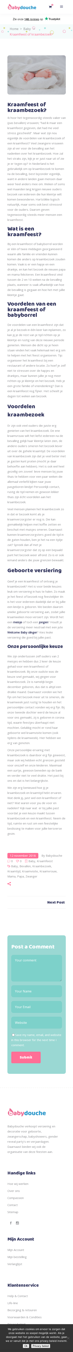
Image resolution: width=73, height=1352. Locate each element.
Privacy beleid (41, 1346)
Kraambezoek (41, 866)
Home (14, 29)
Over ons (13, 1191)
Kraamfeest (45, 861)
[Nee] (68, 1338)
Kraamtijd (13, 871)
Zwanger (31, 876)
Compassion (15, 1198)
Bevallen (25, 866)
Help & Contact (17, 1296)
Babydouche (54, 855)
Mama (11, 876)
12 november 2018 (23, 855)
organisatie (14, 1152)
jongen (43, 622)
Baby (27, 29)
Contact (12, 1205)
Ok (26, 1346)
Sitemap (12, 1212)
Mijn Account (15, 1250)
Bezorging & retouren (22, 1310)
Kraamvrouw (48, 871)
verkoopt (31, 1126)
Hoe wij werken (17, 1184)
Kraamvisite (30, 871)
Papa (20, 876)
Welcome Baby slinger (22, 632)
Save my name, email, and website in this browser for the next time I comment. (36, 1040)
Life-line (12, 1303)
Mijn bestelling (17, 1257)
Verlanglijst (14, 1264)
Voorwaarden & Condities (24, 1317)
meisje (17, 622)
